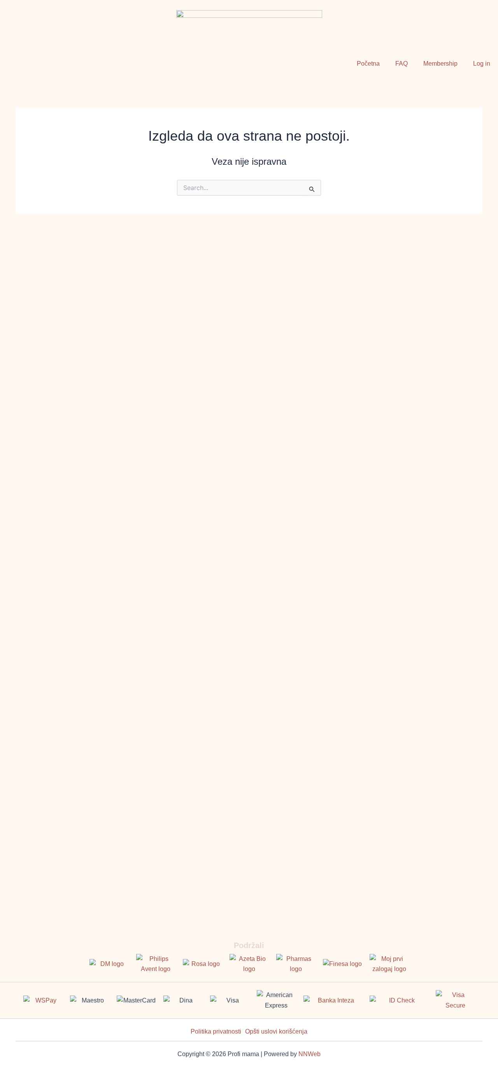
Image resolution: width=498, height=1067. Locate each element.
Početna (368, 63)
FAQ (401, 63)
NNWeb (309, 1054)
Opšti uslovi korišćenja (276, 1031)
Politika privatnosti (216, 1031)
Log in (481, 63)
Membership (440, 63)
